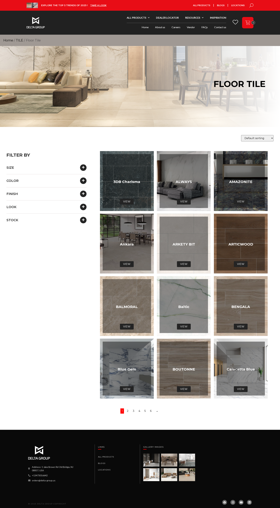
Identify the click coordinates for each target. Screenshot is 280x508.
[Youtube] (241, 502)
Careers (176, 27)
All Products (201, 5)
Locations (238, 5)
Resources (192, 17)
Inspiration (218, 17)
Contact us (220, 27)
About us (160, 27)
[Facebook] (224, 502)
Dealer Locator (167, 17)
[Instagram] (232, 502)
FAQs (204, 27)
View (126, 201)
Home (145, 27)
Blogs (220, 5)
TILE (19, 40)
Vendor (191, 27)
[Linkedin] (249, 502)
